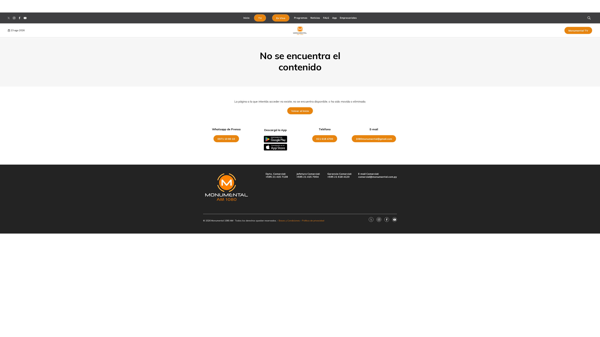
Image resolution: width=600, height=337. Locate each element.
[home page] (226, 186)
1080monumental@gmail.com (374, 138)
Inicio (246, 17)
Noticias (315, 17)
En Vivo (280, 18)
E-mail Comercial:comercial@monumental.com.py (377, 175)
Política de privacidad (313, 220)
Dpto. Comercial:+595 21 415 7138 (277, 175)
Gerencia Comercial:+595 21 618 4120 (339, 175)
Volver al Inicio (300, 110)
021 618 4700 (324, 138)
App (334, 17)
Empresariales (348, 17)
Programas (300, 17)
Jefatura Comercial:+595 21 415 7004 (308, 175)
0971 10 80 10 (226, 138)
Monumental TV (578, 30)
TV (260, 18)
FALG (326, 17)
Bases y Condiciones (289, 220)
